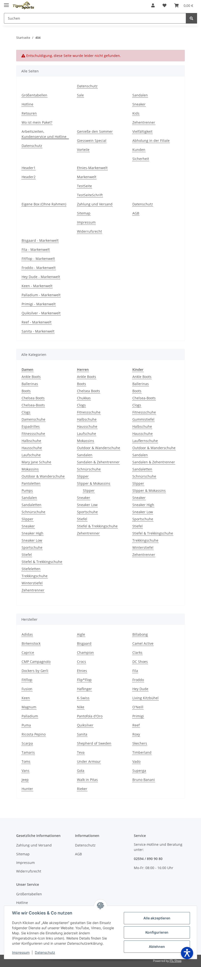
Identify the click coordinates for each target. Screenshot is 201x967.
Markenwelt (86, 177)
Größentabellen (34, 95)
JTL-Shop (175, 961)
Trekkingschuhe (35, 576)
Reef (136, 725)
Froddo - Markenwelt (39, 267)
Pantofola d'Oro (89, 716)
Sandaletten (31, 504)
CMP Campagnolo (36, 661)
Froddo (138, 679)
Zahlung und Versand (95, 204)
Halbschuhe (31, 440)
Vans (25, 770)
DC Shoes (140, 661)
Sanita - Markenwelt (38, 331)
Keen (26, 698)
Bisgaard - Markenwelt (40, 240)
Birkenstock (31, 643)
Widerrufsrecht (89, 231)
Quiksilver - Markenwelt (41, 313)
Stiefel (27, 554)
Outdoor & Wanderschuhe (43, 476)
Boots (26, 391)
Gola (80, 770)
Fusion (27, 688)
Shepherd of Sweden (94, 743)
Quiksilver (85, 725)
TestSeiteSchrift (90, 195)
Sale (80, 95)
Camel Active (142, 643)
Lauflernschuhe (145, 440)
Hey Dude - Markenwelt (41, 276)
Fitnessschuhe (33, 433)
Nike (80, 707)
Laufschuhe (31, 455)
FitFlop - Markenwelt (38, 258)
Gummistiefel (143, 419)
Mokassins (30, 469)
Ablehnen (157, 946)
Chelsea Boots (33, 398)
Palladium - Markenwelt (41, 295)
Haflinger (84, 688)
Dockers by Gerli (35, 670)
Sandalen (140, 95)
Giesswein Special (91, 140)
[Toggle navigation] (6, 3)
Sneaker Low (32, 540)
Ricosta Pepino (34, 734)
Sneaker (139, 104)
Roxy (136, 734)
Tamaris (28, 752)
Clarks (137, 652)
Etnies (82, 670)
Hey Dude (140, 688)
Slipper (27, 519)
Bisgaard (84, 643)
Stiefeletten (31, 568)
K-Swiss (83, 698)
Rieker (82, 788)
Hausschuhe (32, 447)
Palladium (30, 716)
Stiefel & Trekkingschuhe (42, 561)
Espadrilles (31, 426)
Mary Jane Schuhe (36, 462)
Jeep (25, 779)
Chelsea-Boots (33, 405)
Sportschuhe (32, 547)
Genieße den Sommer (95, 131)
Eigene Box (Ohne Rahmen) (44, 204)
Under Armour (89, 761)
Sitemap (83, 213)
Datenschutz (87, 86)
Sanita (82, 734)
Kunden (138, 149)
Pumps (27, 490)
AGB (135, 213)
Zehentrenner (143, 122)
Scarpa (27, 743)
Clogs (26, 412)
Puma (26, 725)
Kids (135, 113)
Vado (136, 761)
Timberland (141, 752)
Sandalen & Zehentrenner (98, 462)
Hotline (27, 104)
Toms (26, 761)
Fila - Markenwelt (36, 249)
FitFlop (27, 679)
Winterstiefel (32, 583)
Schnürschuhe (33, 512)
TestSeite (84, 186)
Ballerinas (30, 383)
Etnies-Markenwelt (92, 167)
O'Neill (137, 707)
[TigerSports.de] (23, 5)
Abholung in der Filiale (151, 140)
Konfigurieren (156, 932)
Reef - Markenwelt (36, 322)
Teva (81, 752)
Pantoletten (31, 483)
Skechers (139, 743)
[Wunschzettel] (164, 5)
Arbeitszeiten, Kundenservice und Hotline (44, 134)
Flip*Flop (84, 679)
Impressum (86, 222)
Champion (85, 652)
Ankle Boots (31, 376)
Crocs (81, 661)
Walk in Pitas (87, 779)
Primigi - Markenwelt (39, 304)
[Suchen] (191, 18)
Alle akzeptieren (156, 918)
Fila (135, 670)
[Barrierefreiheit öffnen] (187, 953)
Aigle (81, 634)
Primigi (138, 716)
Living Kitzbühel (145, 698)
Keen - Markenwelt (37, 285)
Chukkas (84, 398)
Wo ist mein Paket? (37, 122)
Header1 (29, 167)
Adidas (27, 634)
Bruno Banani (143, 779)
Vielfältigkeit (142, 131)
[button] (153, 5)
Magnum (29, 707)
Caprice (28, 652)
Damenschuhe (33, 419)
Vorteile (83, 149)
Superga (139, 770)
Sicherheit (140, 158)
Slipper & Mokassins (93, 483)
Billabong (140, 634)
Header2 (29, 177)
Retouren (29, 113)
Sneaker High (32, 533)
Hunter (27, 788)
